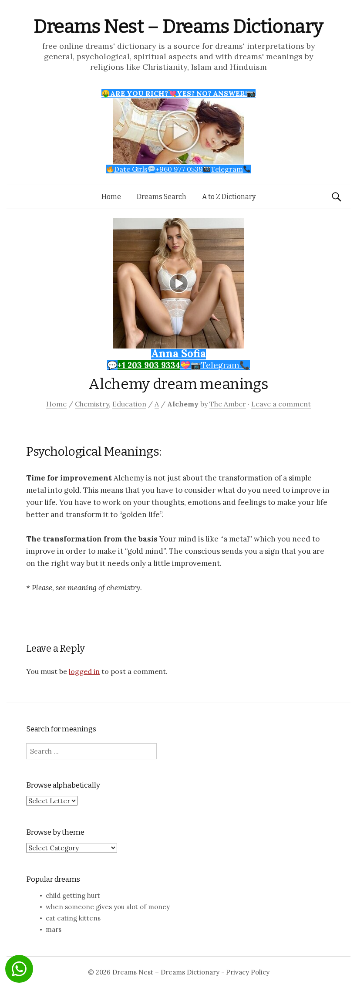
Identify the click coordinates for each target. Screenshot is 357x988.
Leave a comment (281, 403)
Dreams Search (161, 197)
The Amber (227, 403)
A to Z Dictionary (229, 197)
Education (129, 403)
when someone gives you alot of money (108, 907)
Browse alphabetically (63, 785)
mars (53, 929)
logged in (84, 671)
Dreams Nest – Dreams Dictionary (178, 26)
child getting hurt (73, 895)
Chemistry (92, 403)
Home (111, 197)
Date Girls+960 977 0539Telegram (178, 169)
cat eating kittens (73, 918)
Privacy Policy (247, 972)
